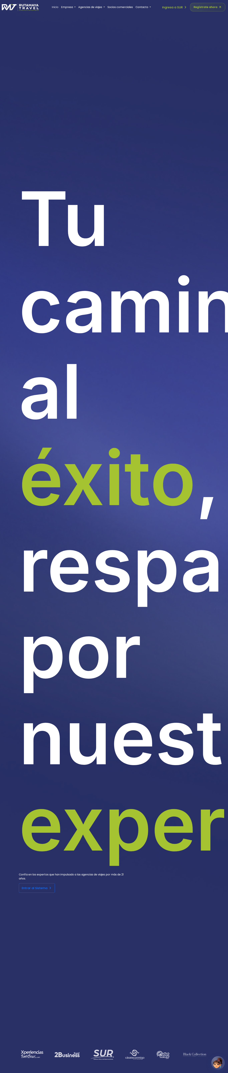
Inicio (55, 7)
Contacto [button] (142, 7)
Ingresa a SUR (173, 7)
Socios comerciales (120, 7)
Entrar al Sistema (35, 888)
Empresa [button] (67, 7)
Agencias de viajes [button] (90, 7)
